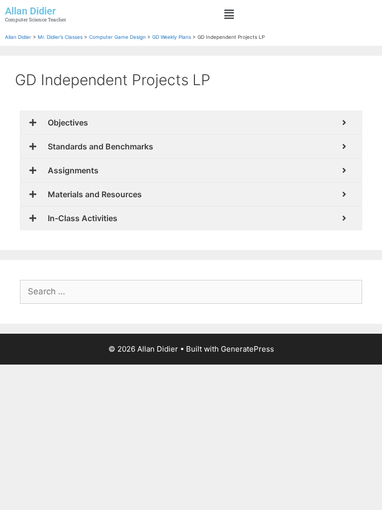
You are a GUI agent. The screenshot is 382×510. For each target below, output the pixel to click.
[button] (229, 14)
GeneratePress (247, 349)
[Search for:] (191, 291)
